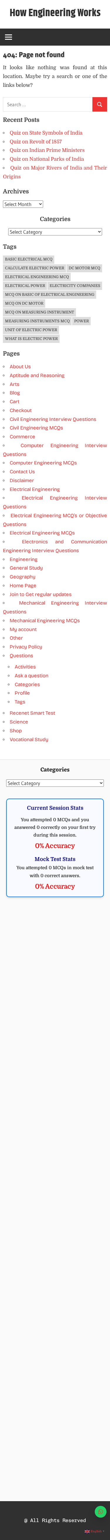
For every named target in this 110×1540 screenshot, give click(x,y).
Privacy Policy (26, 647)
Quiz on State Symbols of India (46, 133)
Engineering (24, 559)
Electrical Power (25, 285)
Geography (22, 577)
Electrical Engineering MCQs (42, 533)
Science (19, 722)
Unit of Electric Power (31, 330)
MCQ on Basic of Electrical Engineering (49, 294)
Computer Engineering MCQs (43, 463)
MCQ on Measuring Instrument (39, 312)
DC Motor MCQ (84, 268)
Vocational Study (29, 739)
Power (81, 321)
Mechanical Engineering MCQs (45, 621)
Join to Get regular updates (41, 594)
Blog (15, 393)
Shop (16, 731)
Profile (22, 693)
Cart (14, 402)
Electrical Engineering (35, 489)
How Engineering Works (55, 13)
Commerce (22, 437)
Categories (27, 684)
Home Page (23, 586)
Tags (20, 702)
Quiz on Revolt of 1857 (36, 142)
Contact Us (22, 472)
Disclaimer (22, 480)
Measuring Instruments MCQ (37, 321)
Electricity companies (75, 285)
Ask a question (31, 676)
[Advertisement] (55, 965)
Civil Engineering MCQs (36, 428)
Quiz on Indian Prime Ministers (47, 150)
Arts (14, 384)
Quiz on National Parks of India (47, 159)
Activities (25, 667)
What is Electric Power (31, 338)
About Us (20, 367)
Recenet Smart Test (32, 713)
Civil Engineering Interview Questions (53, 419)
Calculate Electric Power (34, 268)
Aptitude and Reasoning (37, 375)
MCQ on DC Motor (24, 303)
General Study (26, 568)
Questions (21, 656)
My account (23, 629)
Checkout (21, 410)
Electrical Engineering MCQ (37, 277)
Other (16, 638)
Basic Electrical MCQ (29, 259)
